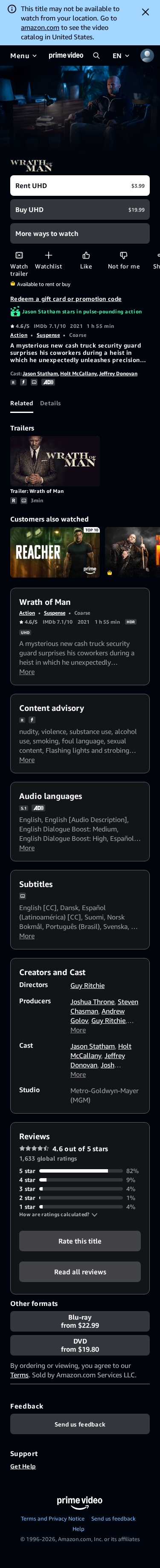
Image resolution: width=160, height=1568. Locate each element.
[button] (58, 1214)
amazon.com (40, 27)
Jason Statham (40, 373)
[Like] (86, 255)
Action (18, 335)
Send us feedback (113, 1518)
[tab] (21, 402)
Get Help (23, 1466)
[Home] (66, 55)
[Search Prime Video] (96, 56)
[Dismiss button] (145, 12)
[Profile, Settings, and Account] (147, 56)
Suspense (48, 335)
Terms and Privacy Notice (52, 1518)
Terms (19, 1375)
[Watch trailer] (19, 255)
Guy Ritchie (87, 985)
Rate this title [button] (80, 1241)
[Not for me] (123, 255)
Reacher (55, 552)
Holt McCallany (78, 373)
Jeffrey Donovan (118, 373)
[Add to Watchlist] (48, 255)
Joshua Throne (92, 1001)
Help (78, 1528)
